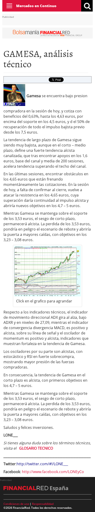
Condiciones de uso (16, 504)
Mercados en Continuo (36, 5)
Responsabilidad (42, 504)
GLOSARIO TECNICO (36, 448)
